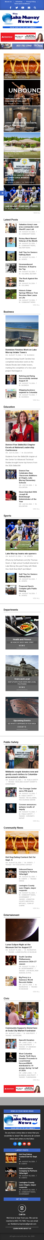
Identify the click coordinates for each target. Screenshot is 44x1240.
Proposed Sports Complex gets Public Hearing (28, 588)
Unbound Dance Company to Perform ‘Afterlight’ (28, 871)
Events (22, 727)
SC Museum (31, 952)
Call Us (22, 1214)
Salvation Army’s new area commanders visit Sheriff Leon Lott (28, 226)
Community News (28, 234)
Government (24, 897)
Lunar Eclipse (21, 952)
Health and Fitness (22, 639)
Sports (24, 259)
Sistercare (17, 1035)
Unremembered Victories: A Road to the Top (27, 266)
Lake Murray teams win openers (21, 553)
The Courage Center (27, 800)
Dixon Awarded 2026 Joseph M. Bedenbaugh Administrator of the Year (28, 497)
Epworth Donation (26, 1040)
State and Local (22, 679)
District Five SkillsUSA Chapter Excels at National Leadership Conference (20, 447)
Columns (25, 274)
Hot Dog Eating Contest (22, 865)
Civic (21, 1045)
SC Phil (28, 973)
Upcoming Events (22, 720)
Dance (21, 881)
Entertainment (27, 968)
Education (28, 453)
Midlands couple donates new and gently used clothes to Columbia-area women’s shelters (22, 774)
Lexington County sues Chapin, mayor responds (27, 888)
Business (30, 355)
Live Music (30, 971)
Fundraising (31, 1077)
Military (33, 274)
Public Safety (32, 780)
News (22, 646)
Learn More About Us (22, 1228)
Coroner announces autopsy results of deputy (27, 806)
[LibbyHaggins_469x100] (22, 34)
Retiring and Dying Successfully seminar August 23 (28, 378)
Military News (24, 248)
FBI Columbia (31, 798)
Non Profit (30, 1033)
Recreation (31, 950)
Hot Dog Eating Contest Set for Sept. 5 (28, 1156)
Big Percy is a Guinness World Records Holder (26, 979)
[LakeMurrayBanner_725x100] (22, 44)
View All (36, 213)
